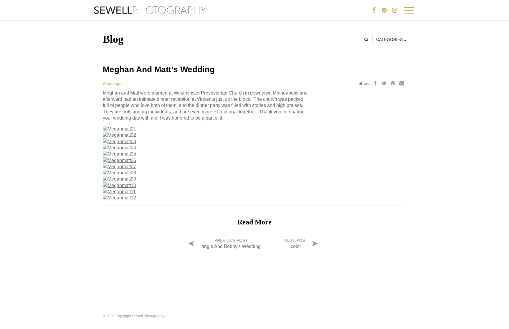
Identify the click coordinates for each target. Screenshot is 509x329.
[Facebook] (373, 10)
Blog (113, 39)
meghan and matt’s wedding (159, 69)
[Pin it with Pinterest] (393, 83)
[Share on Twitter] (384, 83)
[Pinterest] (384, 10)
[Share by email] (401, 83)
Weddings (112, 83)
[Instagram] (394, 10)
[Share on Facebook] (375, 83)
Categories (390, 39)
